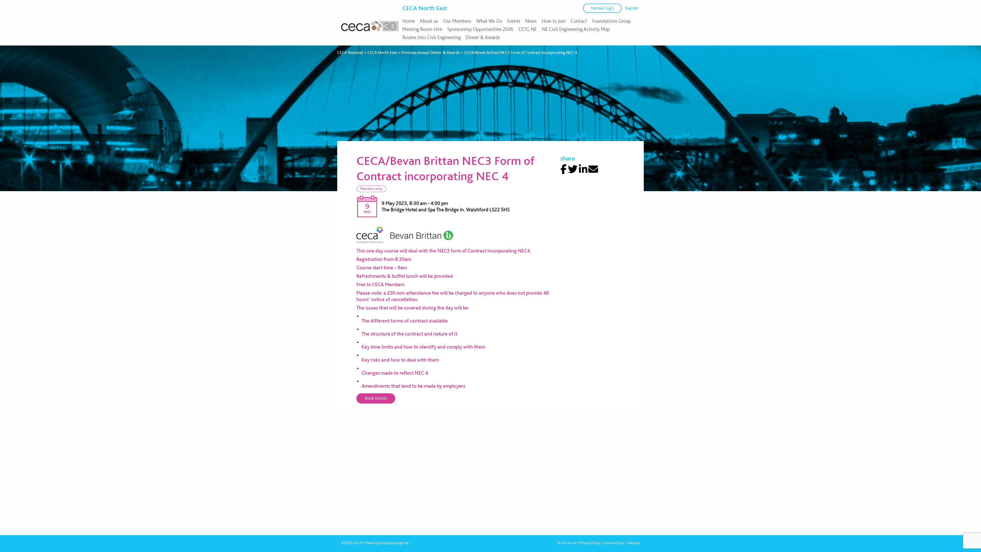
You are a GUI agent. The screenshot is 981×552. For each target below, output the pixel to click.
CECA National (350, 52)
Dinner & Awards (482, 37)
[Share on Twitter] (573, 169)
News (531, 21)
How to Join (554, 21)
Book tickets (376, 398)
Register (631, 8)
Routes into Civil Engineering (431, 37)
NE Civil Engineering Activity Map (576, 29)
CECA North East (424, 8)
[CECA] (370, 31)
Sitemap (633, 542)
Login (602, 8)
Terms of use (567, 542)
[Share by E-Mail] (593, 169)
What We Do (489, 21)
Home (408, 21)
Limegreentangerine (393, 542)
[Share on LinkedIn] (583, 169)
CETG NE (527, 29)
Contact (579, 21)
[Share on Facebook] (563, 169)
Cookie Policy (614, 542)
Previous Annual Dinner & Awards (431, 52)
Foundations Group (611, 21)
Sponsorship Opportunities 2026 (480, 29)
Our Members (457, 21)
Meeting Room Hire (422, 29)
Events (513, 21)
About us (429, 21)
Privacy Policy (590, 542)
